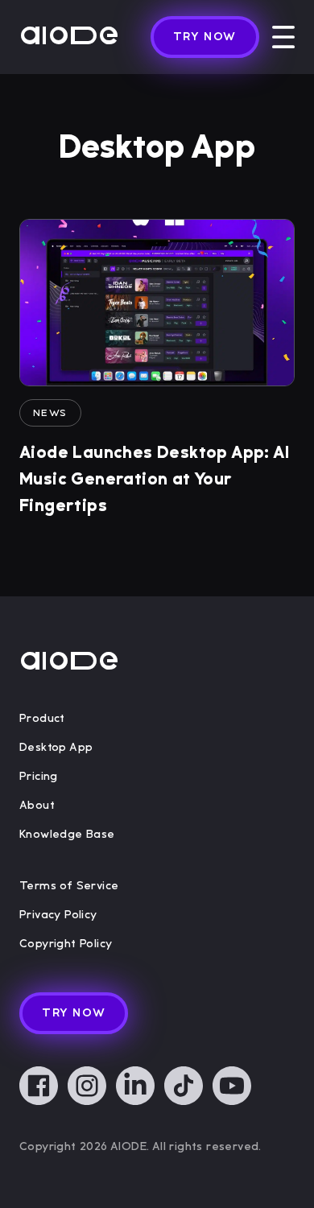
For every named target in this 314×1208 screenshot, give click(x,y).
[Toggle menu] (283, 37)
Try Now (205, 37)
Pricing (38, 776)
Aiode (69, 37)
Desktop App (56, 747)
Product (42, 718)
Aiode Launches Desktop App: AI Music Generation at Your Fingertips (154, 479)
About (37, 805)
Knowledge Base (67, 834)
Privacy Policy (58, 915)
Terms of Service (68, 886)
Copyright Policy (65, 944)
